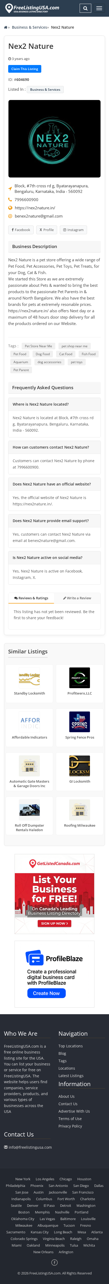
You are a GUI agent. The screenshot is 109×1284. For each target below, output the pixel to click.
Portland (81, 1212)
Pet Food (19, 354)
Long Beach (63, 1232)
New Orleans (43, 1252)
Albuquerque (48, 1225)
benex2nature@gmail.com (39, 216)
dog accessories (49, 362)
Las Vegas (47, 1218)
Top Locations (70, 1045)
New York (22, 1179)
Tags (62, 1060)
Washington (86, 1205)
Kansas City (40, 1232)
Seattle (16, 1205)
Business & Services (29, 27)
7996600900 (26, 199)
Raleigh (75, 1238)
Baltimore (68, 1218)
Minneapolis (55, 1245)
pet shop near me (75, 346)
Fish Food (89, 354)
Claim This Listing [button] (24, 69)
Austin (39, 1192)
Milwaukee (23, 1225)
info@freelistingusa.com (30, 1147)
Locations (66, 1068)
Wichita (89, 1245)
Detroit (65, 1205)
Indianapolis (21, 1198)
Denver (32, 1205)
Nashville (62, 1212)
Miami (16, 1245)
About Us (66, 1096)
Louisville (88, 1218)
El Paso (49, 1205)
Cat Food (65, 354)
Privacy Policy (70, 1126)
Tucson (69, 1225)
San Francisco (83, 1192)
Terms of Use (70, 1118)
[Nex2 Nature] (54, 138)
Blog (62, 1053)
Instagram (75, 229)
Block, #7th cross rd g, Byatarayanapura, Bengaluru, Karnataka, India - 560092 (52, 188)
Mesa (82, 1232)
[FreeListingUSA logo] (31, 8)
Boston (24, 1212)
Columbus (44, 1198)
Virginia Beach (54, 1238)
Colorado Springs (24, 1238)
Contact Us (68, 1103)
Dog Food (43, 354)
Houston (84, 1179)
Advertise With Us (74, 1111)
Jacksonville (58, 1192)
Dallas (98, 1185)
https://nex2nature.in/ (35, 207)
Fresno (85, 1225)
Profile (48, 229)
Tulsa (74, 1245)
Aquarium (20, 362)
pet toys (77, 362)
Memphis (42, 1212)
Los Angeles (45, 1179)
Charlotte (87, 1198)
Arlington (66, 1252)
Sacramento (15, 1232)
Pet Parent (21, 370)
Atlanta (97, 1232)
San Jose (21, 1192)
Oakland (33, 1245)
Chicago (66, 1179)
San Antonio (58, 1185)
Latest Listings (71, 1075)
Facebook (22, 229)
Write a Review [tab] (78, 598)
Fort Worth (66, 1198)
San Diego (81, 1185)
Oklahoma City (22, 1218)
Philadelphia (15, 1185)
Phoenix (36, 1185)
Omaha (92, 1238)
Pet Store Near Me (38, 346)
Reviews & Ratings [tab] (33, 598)
